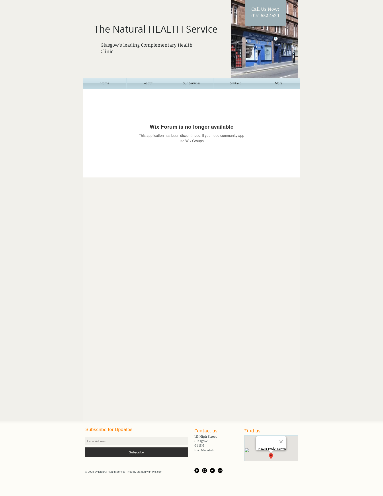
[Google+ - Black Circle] (220, 470)
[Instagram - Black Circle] (204, 470)
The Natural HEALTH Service (156, 29)
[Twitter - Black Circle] (212, 470)
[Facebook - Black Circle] (196, 470)
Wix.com (157, 471)
